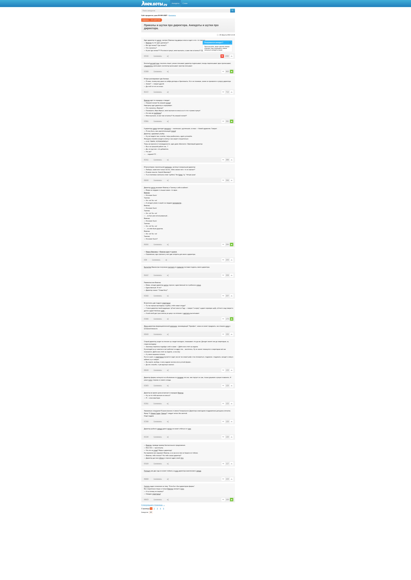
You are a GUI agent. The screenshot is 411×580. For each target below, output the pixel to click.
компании (168, 167)
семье (199, 285)
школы (153, 187)
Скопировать (158, 56)
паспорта (171, 267)
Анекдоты (175, 3)
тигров (173, 131)
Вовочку (180, 393)
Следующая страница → (153, 505)
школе (159, 40)
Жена (146, 326)
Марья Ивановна (152, 252)
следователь (148, 66)
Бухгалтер (147, 267)
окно (182, 489)
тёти (181, 458)
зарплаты (186, 313)
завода (159, 429)
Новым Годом (155, 413)
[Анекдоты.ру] (154, 3)
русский (153, 63)
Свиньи (163, 413)
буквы (181, 175)
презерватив (176, 203)
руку (176, 471)
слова (155, 450)
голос (150, 380)
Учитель (147, 486)
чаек (189, 429)
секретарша (159, 357)
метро (170, 429)
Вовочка (149, 43)
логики (168, 103)
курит (168, 252)
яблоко (161, 458)
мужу (227, 326)
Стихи (185, 3)
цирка (155, 128)
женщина (167, 128)
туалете (174, 252)
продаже (180, 377)
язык (157, 63)
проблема (157, 113)
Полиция (147, 471)
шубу (162, 311)
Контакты (172, 15)
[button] (167, 56)
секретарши (166, 303)
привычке (180, 267)
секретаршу (156, 494)
